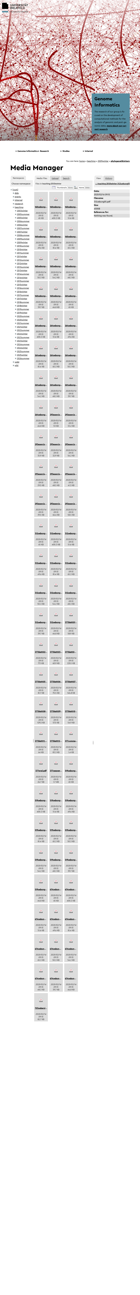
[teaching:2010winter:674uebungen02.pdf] (71, 970)
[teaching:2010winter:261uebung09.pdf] (56, 347)
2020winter (22, 319)
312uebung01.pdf (43, 533)
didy (17, 193)
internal (18, 200)
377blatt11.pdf (42, 740)
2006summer (23, 221)
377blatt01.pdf (72, 622)
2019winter (22, 312)
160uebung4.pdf (57, 266)
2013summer (23, 267)
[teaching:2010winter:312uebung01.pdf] (41, 525)
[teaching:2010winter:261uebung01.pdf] (71, 288)
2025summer (23, 351)
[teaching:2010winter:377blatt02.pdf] (41, 644)
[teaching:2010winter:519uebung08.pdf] (41, 822)
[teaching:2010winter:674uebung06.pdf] (41, 911)
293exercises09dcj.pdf (45, 503)
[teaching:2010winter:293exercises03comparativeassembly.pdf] (41, 436)
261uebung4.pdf (42, 384)
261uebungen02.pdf (44, 414)
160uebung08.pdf (58, 236)
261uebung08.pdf (43, 355)
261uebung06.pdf (58, 325)
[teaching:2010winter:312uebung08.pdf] (56, 555)
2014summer (23, 274)
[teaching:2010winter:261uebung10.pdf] (56, 377)
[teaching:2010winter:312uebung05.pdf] (56, 525)
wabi (17, 361)
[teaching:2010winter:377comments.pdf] (71, 733)
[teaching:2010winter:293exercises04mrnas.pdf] (56, 436)
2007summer (23, 228)
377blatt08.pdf (42, 711)
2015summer (23, 281)
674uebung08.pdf (73, 919)
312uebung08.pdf (58, 563)
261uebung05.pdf (43, 325)
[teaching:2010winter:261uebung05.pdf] (41, 317)
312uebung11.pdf (43, 622)
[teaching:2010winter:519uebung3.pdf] (71, 822)
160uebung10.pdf (73, 266)
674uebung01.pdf (58, 889)
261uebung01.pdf (73, 295)
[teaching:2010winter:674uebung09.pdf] (41, 940)
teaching (91, 161)
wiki (16, 365)
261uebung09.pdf (58, 355)
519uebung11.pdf (73, 859)
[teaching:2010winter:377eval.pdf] (41, 762)
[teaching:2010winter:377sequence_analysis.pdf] (56, 762)
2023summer (23, 337)
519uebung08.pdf (43, 829)
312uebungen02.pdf (59, 622)
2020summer (23, 316)
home (82, 161)
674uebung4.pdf (73, 948)
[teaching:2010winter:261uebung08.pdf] (41, 347)
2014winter (22, 277)
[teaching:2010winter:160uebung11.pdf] (41, 288)
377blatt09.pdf (57, 711)
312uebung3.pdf (42, 592)
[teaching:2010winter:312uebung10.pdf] (71, 584)
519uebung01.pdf (73, 770)
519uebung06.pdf (58, 800)
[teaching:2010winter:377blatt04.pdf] (71, 644)
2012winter (22, 263)
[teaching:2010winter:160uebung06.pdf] (71, 199)
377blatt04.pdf (72, 651)
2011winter (22, 256)
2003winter (22, 210)
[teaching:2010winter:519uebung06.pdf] (56, 792)
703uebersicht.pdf (43, 1008)
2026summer (23, 358)
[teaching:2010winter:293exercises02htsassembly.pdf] (71, 406)
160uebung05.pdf (58, 206)
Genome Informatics (107, 101)
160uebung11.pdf (43, 295)
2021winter (22, 326)
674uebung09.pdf (43, 948)
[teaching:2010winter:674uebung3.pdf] (56, 940)
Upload (55, 178)
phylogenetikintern (120, 161)
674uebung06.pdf (43, 919)
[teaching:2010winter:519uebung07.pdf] (71, 792)
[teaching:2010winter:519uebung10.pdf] (56, 851)
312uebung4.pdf (57, 592)
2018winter (22, 305)
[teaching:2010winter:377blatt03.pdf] (56, 644)
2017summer (23, 295)
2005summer (23, 214)
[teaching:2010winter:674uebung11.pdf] (56, 970)
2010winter (22, 249)
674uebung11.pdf (58, 978)
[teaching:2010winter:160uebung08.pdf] (56, 228)
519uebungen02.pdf (44, 889)
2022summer (23, 330)
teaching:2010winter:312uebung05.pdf (116, 184)
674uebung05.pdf (73, 889)
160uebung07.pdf (43, 236)
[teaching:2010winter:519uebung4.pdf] (41, 851)
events (18, 196)
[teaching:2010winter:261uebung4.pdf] (41, 377)
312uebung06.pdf (73, 533)
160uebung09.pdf (73, 236)
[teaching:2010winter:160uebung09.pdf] (71, 228)
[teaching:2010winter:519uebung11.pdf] (71, 851)
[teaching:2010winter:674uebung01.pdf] (56, 881)
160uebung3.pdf (42, 266)
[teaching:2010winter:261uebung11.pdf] (71, 377)
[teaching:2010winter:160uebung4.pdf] (56, 258)
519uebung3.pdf (72, 829)
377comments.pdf (74, 740)
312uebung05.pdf (58, 533)
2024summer (23, 344)
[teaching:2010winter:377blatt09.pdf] (56, 703)
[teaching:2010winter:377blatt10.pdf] (71, 703)
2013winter (22, 270)
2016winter (22, 291)
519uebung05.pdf (43, 800)
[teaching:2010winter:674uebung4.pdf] (71, 940)
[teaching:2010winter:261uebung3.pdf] (71, 347)
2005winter (22, 217)
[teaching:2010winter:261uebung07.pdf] (71, 317)
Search (66, 178)
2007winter (22, 231)
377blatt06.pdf (57, 681)
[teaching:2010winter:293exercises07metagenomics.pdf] (56, 466)
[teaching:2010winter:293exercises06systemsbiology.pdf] (41, 466)
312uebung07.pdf (43, 563)
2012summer (23, 260)
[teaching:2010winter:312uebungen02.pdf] (56, 614)
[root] (15, 189)
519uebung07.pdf (73, 800)
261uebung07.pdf (73, 325)
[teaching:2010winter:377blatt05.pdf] (41, 673)
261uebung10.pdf (58, 384)
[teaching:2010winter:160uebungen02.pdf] (56, 288)
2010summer (23, 245)
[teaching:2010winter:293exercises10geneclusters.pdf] (56, 495)
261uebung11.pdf (73, 384)
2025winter (22, 354)
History (108, 178)
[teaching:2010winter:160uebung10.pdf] (71, 258)
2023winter (22, 340)
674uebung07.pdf (58, 919)
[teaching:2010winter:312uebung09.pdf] (71, 555)
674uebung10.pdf (43, 978)
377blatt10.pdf (72, 711)
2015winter (22, 284)
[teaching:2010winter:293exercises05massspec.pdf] (71, 436)
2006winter (22, 224)
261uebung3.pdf (72, 355)
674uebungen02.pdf (74, 978)
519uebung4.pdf (42, 859)
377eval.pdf (40, 770)
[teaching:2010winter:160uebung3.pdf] (41, 258)
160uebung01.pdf (43, 206)
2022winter (22, 333)
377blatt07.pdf (72, 681)
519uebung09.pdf (58, 829)
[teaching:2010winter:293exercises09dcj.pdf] (41, 495)
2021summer (23, 323)
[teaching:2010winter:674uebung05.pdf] (71, 881)
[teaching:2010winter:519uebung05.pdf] (41, 792)
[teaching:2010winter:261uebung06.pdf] (56, 317)
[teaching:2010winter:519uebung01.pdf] (71, 762)
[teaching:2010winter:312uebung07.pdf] (41, 555)
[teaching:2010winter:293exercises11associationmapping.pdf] (71, 495)
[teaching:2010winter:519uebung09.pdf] (56, 822)
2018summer (23, 302)
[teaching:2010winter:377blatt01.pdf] (71, 614)
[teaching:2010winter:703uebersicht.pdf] (41, 1000)
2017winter (22, 298)
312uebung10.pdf (73, 592)
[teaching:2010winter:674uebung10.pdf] (41, 970)
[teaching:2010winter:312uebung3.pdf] (41, 584)
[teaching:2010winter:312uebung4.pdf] (56, 584)
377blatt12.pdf (57, 740)
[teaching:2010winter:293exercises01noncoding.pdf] (56, 406)
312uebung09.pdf (73, 563)
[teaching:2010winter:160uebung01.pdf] (41, 199)
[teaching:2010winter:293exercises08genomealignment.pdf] (71, 466)
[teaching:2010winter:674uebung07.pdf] (56, 911)
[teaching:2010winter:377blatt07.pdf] (71, 673)
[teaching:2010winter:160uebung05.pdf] (56, 199)
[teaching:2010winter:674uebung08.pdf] (71, 911)
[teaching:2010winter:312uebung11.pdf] (41, 614)
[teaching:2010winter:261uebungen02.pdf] (41, 406)
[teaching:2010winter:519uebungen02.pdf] (41, 881)
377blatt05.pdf (42, 681)
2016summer (23, 288)
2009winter (103, 161)
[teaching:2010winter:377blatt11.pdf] (41, 733)
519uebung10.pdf (58, 859)
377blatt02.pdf (42, 651)
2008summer (23, 235)
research (19, 203)
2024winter (22, 347)
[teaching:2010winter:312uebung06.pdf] (71, 525)
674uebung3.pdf (57, 948)
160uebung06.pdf (73, 206)
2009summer (23, 238)
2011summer (23, 252)
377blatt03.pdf (57, 651)
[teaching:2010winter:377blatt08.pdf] (41, 703)
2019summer (23, 309)
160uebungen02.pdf (59, 295)
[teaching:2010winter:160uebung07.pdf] (41, 228)
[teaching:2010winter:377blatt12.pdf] (56, 733)
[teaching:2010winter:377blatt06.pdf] (56, 673)
